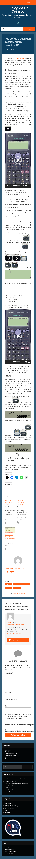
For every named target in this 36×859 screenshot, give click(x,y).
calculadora (17, 584)
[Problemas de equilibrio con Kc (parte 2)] (23, 512)
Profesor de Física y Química (19, 593)
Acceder (7, 848)
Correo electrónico (11, 699)
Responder (15, 640)
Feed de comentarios (10, 851)
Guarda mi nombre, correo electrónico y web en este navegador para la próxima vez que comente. (19, 716)
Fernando (10, 622)
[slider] (16, 185)
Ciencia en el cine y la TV (11, 753)
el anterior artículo (19, 58)
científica (8, 588)
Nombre (8, 693)
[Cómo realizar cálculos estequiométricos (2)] (10, 530)
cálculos (26, 584)
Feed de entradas (9, 849)
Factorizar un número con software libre (16, 779)
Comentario (9, 673)
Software (7, 758)
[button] (18, 160)
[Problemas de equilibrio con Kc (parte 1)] (11, 512)
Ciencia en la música (10, 755)
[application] (18, 160)
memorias (17, 588)
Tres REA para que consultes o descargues (17, 783)
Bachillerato (8, 750)
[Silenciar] (26, 186)
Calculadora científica (10, 49)
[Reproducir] (7, 186)
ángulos (8, 584)
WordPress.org (9, 853)
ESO (6, 757)
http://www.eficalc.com (14, 633)
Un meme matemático (11, 781)
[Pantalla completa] (29, 186)
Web (6, 706)
